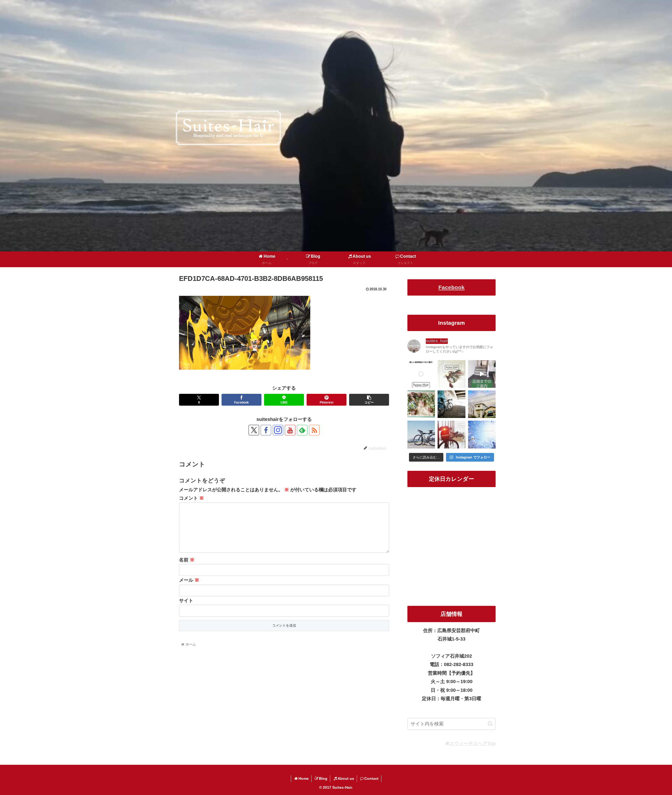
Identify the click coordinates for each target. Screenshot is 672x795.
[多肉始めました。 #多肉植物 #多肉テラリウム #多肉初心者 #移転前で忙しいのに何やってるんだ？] (421, 404)
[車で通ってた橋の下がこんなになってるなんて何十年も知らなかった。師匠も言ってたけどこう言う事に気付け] (451, 404)
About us (346, 778)
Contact (371, 778)
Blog (323, 778)
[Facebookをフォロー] (266, 430)
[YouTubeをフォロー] (290, 430)
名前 (187, 559)
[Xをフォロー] (254, 430)
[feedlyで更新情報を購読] (302, 430)
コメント (191, 498)
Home (303, 778)
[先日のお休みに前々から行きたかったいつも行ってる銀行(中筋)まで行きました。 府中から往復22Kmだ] (421, 434)
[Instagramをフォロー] (278, 430)
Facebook (451, 287)
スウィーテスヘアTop (472, 743)
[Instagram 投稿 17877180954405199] (482, 374)
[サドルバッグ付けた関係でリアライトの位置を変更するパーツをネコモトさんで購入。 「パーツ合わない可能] (451, 434)
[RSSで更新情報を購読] (314, 430)
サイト (186, 600)
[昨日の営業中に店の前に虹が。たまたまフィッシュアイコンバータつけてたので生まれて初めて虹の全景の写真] (482, 404)
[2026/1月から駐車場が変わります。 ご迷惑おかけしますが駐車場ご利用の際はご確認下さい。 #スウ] (421, 374)
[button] (369, 400)
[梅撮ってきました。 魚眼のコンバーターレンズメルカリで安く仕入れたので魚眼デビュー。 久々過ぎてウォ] (482, 434)
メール (189, 580)
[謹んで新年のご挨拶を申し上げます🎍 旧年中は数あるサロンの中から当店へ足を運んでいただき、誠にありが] (451, 374)
